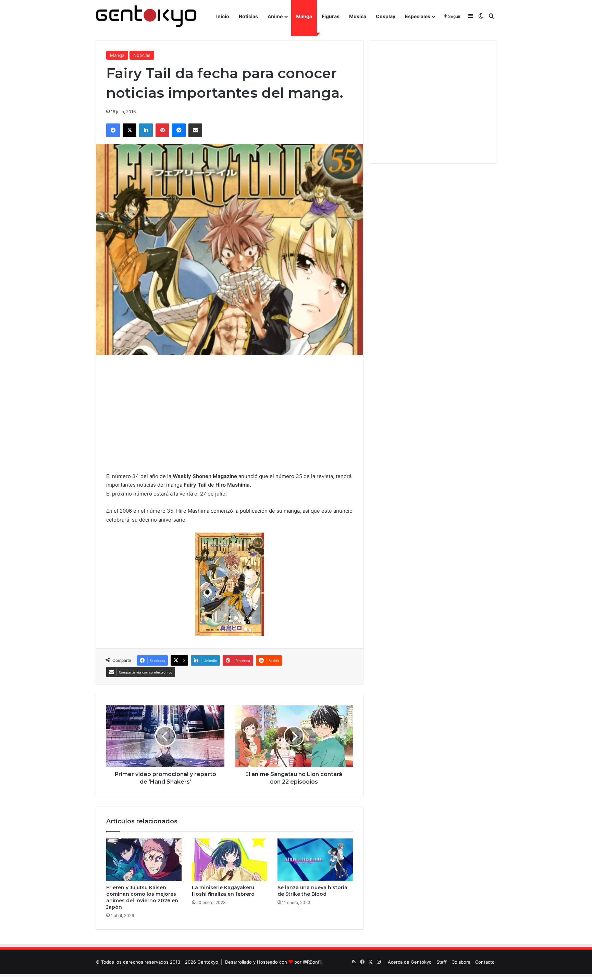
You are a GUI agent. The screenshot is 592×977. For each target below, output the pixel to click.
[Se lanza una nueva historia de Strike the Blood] (315, 859)
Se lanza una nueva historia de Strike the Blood (312, 890)
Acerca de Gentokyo (410, 962)
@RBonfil (312, 962)
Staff (441, 962)
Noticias (248, 16)
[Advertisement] (229, 414)
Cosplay (385, 16)
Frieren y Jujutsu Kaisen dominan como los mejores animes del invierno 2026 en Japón (142, 897)
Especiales (417, 16)
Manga (304, 16)
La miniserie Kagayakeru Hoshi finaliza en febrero (223, 890)
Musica (357, 16)
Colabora (461, 962)
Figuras (331, 16)
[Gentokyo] (146, 16)
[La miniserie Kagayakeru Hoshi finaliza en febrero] (229, 859)
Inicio (222, 16)
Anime (275, 16)
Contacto (485, 962)
